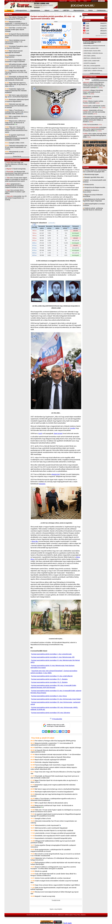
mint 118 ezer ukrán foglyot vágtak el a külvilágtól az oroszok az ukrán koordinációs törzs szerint (16, 179)
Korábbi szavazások (95, 73)
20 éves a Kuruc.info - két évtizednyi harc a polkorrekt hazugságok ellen (94, 171)
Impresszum (61, 914)
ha (93, 124)
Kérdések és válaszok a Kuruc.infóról (91, 191)
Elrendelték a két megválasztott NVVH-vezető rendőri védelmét (55, 836)
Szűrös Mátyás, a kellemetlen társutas (93, 53)
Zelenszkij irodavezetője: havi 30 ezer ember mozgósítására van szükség (16, 147)
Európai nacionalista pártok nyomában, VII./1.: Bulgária (49, 679)
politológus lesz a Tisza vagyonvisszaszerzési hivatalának (94, 129)
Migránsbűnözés (79, 10)
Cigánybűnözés (35, 10)
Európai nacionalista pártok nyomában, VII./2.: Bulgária (49, 682)
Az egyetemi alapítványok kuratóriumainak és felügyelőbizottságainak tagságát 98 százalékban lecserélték (16, 137)
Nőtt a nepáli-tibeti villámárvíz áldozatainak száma (16, 117)
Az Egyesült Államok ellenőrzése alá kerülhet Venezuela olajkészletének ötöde (17, 35)
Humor (56, 10)
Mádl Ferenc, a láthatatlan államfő (92, 58)
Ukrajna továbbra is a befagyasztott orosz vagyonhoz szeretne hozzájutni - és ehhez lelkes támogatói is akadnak (53, 867)
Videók (90, 10)
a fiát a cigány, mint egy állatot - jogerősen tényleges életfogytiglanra (95, 135)
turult (40, 433)
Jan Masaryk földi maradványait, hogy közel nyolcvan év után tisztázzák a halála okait (17, 173)
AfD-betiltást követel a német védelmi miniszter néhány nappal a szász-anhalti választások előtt (16, 66)
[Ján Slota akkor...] (56, 371)
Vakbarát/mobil (63, 1)
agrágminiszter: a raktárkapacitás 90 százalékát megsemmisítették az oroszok (14, 185)
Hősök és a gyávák (41, 871)
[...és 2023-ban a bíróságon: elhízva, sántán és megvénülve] (56, 503)
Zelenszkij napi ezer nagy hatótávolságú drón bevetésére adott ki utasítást (16, 105)
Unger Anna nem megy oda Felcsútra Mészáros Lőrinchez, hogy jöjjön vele (16, 72)
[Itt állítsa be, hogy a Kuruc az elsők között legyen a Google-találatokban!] (56, 728)
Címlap (9, 10)
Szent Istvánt (58, 433)
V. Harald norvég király (16, 169)
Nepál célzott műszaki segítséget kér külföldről (14, 51)
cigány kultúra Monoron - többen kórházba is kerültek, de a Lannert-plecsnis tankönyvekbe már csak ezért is (94, 85)
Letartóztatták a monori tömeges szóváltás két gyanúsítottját (55, 833)
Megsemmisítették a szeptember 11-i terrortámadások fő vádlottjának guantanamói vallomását (17, 23)
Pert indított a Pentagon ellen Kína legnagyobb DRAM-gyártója (16, 18)
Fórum (85, 1)
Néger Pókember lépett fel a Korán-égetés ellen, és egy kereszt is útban (16, 84)
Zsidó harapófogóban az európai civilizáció (94, 204)
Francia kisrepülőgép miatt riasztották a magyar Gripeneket (15, 60)
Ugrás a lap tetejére (56, 909)
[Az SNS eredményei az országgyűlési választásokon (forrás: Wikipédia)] (56, 240)
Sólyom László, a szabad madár (91, 60)
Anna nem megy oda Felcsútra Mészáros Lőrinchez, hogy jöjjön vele (16, 164)
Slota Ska (35, 541)
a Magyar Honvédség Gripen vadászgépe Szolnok (93, 92)
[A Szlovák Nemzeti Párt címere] (56, 103)
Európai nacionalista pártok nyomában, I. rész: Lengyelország (51, 654)
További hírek (56, 900)
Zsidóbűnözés (101, 10)
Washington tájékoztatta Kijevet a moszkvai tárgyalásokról (17, 100)
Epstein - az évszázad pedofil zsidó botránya (94, 181)
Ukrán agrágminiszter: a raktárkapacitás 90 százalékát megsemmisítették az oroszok (51, 850)
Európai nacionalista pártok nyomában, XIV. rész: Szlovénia (50, 713)
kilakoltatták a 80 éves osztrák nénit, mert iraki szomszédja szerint (94, 112)
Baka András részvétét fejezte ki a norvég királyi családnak (54, 830)
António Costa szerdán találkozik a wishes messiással (52, 878)
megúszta (42, 484)
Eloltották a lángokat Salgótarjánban (13, 56)
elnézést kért (55, 474)
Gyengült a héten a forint (14, 143)
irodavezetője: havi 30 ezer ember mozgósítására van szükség (16, 197)
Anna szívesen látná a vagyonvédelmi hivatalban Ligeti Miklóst (15, 191)
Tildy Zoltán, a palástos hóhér (90, 48)
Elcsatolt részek (35, 14)
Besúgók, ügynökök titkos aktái (94, 177)
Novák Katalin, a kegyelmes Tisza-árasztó (93, 68)
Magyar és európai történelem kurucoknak (93, 195)
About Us (83, 914)
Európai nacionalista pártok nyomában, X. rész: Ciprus (49, 696)
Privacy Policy (76, 914)
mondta (72, 428)
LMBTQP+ (66, 10)
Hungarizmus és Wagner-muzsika (94, 187)
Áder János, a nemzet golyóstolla (91, 65)
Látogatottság (72, 1)
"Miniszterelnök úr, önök (14, 152)
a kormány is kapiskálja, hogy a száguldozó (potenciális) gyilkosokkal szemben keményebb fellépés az (94, 119)
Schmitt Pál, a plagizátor (89, 63)
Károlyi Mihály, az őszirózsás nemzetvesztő (94, 45)
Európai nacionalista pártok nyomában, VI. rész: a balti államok (52, 676)
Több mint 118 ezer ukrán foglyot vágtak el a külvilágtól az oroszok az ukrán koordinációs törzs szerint (16, 129)
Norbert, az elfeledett (91, 97)
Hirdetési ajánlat (69, 914)
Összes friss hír (17, 156)
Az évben (96, 79)
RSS (79, 1)
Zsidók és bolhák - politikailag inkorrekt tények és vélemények (93, 209)
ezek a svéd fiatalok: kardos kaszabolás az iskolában (94, 106)
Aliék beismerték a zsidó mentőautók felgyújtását (51, 828)
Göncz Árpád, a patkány (89, 55)
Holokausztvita (89, 184)
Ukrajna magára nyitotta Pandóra (93, 102)
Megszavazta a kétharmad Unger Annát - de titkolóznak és (15, 122)
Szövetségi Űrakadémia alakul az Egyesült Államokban (16, 47)
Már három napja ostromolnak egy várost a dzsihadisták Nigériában (16, 96)
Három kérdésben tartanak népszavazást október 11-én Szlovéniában (15, 41)
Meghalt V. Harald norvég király (45, 896)
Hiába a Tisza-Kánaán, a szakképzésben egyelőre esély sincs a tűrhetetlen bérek (16, 111)
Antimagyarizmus (21, 10)
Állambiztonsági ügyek (91, 174)
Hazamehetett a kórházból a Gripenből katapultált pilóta (53, 838)
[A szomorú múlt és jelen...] (56, 618)
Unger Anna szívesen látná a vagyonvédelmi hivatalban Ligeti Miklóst (57, 885)
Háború (47, 10)
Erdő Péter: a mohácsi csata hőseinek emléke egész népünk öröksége (15, 29)
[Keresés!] (106, 17)
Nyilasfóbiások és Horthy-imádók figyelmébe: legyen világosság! (94, 200)
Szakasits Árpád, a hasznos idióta (91, 50)
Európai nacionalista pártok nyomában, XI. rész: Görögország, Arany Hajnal (55, 699)
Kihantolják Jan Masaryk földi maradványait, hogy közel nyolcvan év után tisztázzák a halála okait (17, 78)
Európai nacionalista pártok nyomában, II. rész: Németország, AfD (52, 657)
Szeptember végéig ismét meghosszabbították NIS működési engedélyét (16, 90)
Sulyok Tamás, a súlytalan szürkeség (92, 70)
